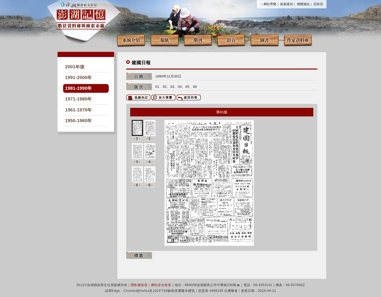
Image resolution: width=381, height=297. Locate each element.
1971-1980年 (78, 99)
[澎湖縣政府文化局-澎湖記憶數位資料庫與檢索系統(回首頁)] (81, 15)
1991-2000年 (78, 77)
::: (261, 4)
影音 (231, 40)
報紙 (164, 40)
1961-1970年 (78, 109)
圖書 (264, 40)
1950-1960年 (78, 120)
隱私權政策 (139, 285)
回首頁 (318, 4)
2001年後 (75, 66)
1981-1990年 (78, 88)
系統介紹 (131, 40)
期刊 (197, 40)
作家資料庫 (298, 40)
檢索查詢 (286, 4)
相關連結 (303, 4)
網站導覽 (270, 4)
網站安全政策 (161, 285)
